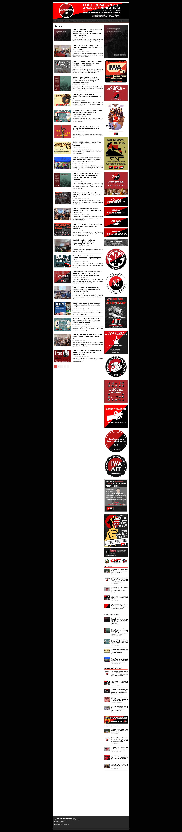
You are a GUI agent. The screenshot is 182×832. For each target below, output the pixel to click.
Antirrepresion (95, 21)
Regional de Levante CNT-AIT (113, 668)
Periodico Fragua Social (112, 614)
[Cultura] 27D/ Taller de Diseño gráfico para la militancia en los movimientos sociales (87, 305)
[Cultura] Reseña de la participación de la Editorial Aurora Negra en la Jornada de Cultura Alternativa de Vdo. (87, 159)
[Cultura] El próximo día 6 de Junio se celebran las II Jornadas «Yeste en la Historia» (86, 128)
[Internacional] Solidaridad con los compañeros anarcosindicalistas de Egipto (119, 757)
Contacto (120, 21)
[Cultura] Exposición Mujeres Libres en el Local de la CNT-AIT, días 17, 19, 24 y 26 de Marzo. (87, 194)
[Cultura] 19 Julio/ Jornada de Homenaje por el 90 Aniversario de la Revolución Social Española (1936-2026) (87, 63)
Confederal (108, 566)
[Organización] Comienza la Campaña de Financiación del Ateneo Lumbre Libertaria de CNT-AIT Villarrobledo (87, 273)
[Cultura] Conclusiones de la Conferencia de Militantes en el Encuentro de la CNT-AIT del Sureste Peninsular (119, 708)
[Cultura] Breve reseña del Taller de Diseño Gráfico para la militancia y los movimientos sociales (87, 289)
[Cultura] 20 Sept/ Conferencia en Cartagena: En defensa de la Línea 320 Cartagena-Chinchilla (119, 691)
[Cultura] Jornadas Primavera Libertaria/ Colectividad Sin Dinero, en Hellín (87, 96)
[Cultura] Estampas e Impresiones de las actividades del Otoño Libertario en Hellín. (87, 336)
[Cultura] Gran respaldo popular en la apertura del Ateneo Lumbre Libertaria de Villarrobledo (87, 47)
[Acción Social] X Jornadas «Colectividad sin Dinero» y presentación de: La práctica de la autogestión (87, 112)
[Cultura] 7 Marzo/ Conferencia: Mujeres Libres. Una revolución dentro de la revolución (87, 226)
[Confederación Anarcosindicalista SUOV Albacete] (91, 18)
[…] (89, 56)
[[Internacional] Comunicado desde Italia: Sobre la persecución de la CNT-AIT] (107, 590)
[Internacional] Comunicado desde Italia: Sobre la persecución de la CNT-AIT (119, 589)
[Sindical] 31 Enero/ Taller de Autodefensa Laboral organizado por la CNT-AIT (87, 257)
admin (84, 37)
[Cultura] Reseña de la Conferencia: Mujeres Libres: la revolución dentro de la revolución (87, 210)
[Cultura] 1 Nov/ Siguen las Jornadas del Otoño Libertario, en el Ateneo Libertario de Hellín (87, 352)
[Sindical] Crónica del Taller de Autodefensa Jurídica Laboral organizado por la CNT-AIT (84, 242)
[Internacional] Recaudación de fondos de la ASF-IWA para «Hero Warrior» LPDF (119, 571)
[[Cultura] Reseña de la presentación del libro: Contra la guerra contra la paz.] (107, 767)
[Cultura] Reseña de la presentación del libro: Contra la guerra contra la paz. (119, 765)
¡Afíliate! (62, 21)
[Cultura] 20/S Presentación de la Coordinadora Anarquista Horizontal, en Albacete (119, 699)
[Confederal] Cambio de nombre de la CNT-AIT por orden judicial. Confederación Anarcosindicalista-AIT (119, 580)
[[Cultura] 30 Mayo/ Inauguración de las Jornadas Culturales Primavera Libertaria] (107, 652)
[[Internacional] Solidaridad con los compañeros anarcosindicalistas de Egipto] (107, 758)
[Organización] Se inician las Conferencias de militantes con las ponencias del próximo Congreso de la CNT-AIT (119, 606)
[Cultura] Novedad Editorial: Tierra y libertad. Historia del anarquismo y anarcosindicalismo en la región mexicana (86, 176)
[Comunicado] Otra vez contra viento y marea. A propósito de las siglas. (119, 597)
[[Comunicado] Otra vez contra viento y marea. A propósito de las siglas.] (107, 599)
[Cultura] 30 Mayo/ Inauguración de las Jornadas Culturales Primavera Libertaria (87, 144)
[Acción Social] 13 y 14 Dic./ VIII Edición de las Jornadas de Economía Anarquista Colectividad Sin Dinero (87, 321)
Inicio (55, 21)
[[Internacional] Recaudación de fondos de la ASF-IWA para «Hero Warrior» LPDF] (107, 572)
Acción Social (84, 21)
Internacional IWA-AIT (111, 726)
